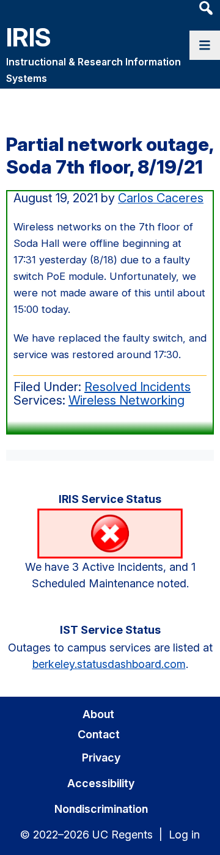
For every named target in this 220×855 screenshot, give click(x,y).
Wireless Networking (126, 400)
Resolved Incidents (137, 387)
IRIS (28, 37)
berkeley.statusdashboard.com (109, 664)
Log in (184, 834)
